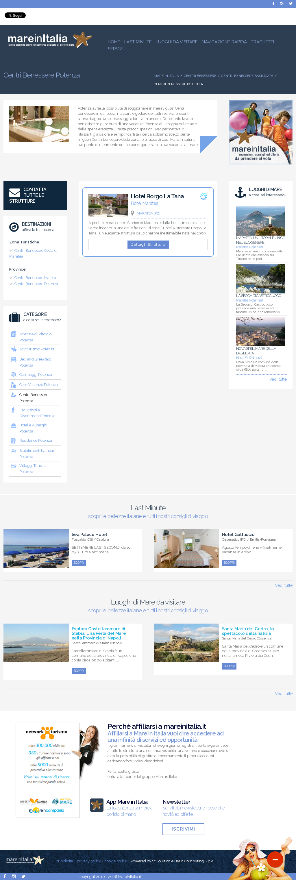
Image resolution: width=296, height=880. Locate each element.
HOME (114, 42)
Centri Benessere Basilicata (247, 76)
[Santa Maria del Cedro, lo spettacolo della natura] (186, 659)
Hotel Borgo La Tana (157, 196)
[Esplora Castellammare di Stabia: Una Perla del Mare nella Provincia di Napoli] (36, 659)
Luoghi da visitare (177, 42)
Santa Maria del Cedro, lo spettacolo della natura (248, 631)
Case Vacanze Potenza (38, 384)
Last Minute (138, 42)
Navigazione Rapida (224, 42)
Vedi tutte (284, 585)
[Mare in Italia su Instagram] (281, 3)
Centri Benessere (200, 76)
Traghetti (262, 42)
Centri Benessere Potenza (36, 284)
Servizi (115, 48)
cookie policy (116, 861)
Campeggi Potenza (35, 374)
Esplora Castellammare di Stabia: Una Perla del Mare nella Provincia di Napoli (99, 633)
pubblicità (64, 861)
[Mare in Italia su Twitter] (291, 3)
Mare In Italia (166, 76)
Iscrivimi (183, 829)
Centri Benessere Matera (35, 278)
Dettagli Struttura (148, 244)
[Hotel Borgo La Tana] (108, 215)
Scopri (78, 563)
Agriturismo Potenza (37, 349)
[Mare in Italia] (47, 46)
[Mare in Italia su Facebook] (273, 3)
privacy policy (89, 861)
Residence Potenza (35, 440)
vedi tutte (278, 379)
